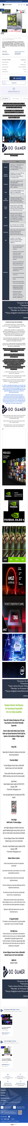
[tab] (5, 98)
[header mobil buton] (7, 4)
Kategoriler (3, 1090)
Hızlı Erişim (3, 1092)
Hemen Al (14, 82)
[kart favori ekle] (11, 1018)
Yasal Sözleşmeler (5, 1098)
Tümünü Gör (23, 59)
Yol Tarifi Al (3, 1103)
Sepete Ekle (19, 78)
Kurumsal (3, 1095)
